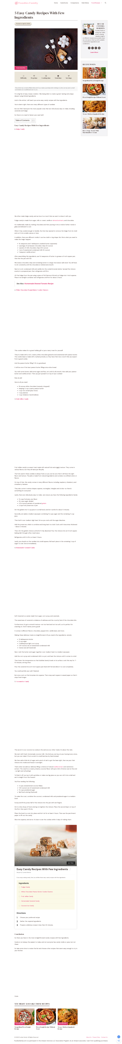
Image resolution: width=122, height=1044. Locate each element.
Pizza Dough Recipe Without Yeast (45, 1028)
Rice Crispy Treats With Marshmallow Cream (91, 132)
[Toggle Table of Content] (32, 120)
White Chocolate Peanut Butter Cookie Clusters (32, 290)
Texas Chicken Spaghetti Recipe (66, 1028)
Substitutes (64, 3)
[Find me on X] (92, 48)
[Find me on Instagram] (96, 48)
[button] (105, 3)
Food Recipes (95, 3)
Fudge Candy (20, 129)
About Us (88, 1037)
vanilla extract (58, 767)
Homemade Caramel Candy (25, 548)
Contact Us (104, 1037)
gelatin (44, 503)
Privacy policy (96, 1037)
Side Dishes (85, 3)
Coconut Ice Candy (22, 681)
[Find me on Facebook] (89, 48)
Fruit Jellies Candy (22, 399)
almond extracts (58, 220)
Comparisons (75, 3)
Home (56, 3)
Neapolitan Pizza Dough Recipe (23, 1028)
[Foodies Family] (26, 3)
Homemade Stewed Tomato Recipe (38, 284)
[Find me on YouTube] (99, 48)
